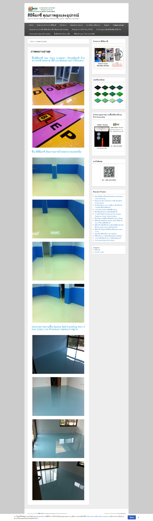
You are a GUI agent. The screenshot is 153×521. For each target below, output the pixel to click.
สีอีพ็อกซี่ (97, 250)
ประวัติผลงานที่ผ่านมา (93, 25)
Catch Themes (121, 514)
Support (106, 25)
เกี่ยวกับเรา (63, 25)
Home (31, 25)
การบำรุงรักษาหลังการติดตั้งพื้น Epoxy (106, 210)
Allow (132, 517)
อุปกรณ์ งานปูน (99, 252)
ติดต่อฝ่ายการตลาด (76, 25)
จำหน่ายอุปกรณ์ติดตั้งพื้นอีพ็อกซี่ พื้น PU (108, 29)
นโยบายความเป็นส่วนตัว (94, 516)
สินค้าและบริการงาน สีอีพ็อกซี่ (46, 25)
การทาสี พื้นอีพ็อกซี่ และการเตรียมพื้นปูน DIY (108, 238)
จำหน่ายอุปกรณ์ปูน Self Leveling (39, 34)
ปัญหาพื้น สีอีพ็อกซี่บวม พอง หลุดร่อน (106, 234)
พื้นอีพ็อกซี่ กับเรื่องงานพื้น (62, 34)
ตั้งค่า (36, 518)
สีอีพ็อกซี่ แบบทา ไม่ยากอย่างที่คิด (84, 34)
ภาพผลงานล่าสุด (118, 25)
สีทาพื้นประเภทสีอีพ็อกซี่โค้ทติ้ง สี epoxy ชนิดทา (109, 218)
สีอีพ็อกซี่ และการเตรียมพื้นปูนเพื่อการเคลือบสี (108, 236)
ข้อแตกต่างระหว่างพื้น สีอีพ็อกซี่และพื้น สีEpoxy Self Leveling (48, 29)
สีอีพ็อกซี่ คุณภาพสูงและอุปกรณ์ (53, 15)
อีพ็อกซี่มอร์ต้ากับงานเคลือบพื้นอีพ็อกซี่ (106, 212)
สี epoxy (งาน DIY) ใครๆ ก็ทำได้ (82, 29)
